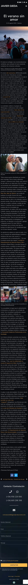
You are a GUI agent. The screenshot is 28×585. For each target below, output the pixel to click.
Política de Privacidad (12, 561)
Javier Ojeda (9, 6)
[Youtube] (20, 2)
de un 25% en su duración (16, 122)
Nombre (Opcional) (5, 522)
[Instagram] (22, 2)
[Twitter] (24, 2)
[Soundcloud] (26, 2)
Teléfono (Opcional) (6, 536)
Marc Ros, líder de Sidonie (8, 193)
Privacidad (17, 576)
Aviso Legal (11, 576)
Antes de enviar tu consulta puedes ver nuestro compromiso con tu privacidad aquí (12, 569)
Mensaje (3, 543)
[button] (26, 6)
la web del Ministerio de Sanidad (12, 408)
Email (2, 529)
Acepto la (10, 561)
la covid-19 (6, 97)
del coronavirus (11, 73)
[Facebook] (18, 2)
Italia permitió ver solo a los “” (12, 400)
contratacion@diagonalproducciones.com (14, 515)
